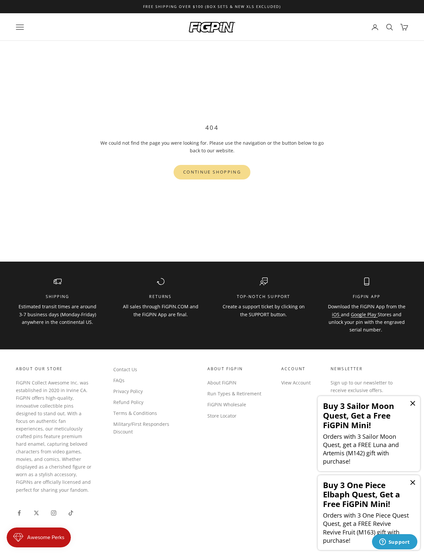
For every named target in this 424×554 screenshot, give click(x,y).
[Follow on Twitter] (36, 513)
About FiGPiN (222, 382)
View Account (296, 382)
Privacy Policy (128, 391)
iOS (336, 314)
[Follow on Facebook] (19, 513)
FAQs (119, 380)
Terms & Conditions (135, 413)
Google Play (364, 314)
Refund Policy (128, 402)
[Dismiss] (412, 403)
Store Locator (222, 416)
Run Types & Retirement (234, 393)
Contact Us (125, 369)
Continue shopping (212, 172)
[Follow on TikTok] (71, 513)
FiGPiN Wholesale (226, 404)
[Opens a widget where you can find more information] (394, 542)
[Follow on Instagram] (53, 513)
